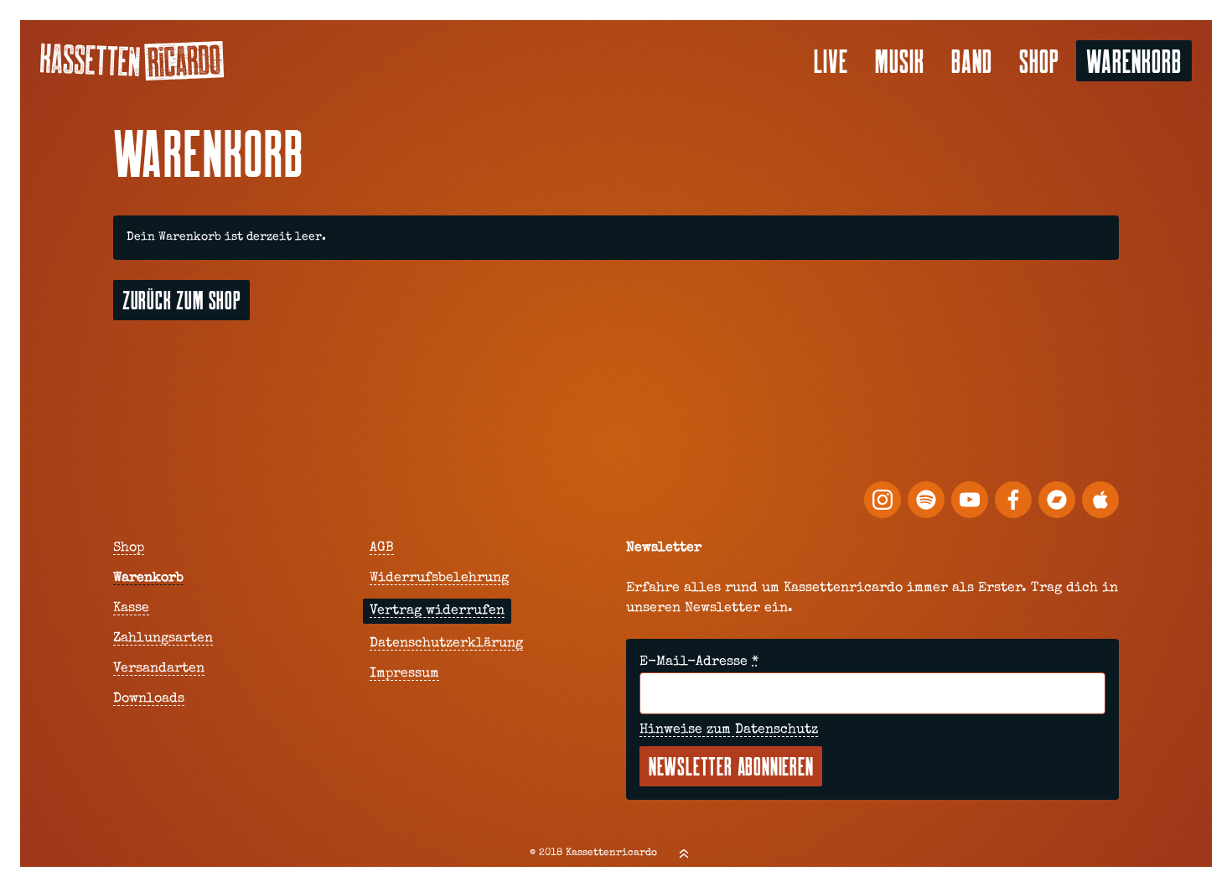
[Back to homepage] (132, 60)
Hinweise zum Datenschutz (728, 730)
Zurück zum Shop (181, 300)
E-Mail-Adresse (698, 662)
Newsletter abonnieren (731, 766)
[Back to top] (683, 853)
